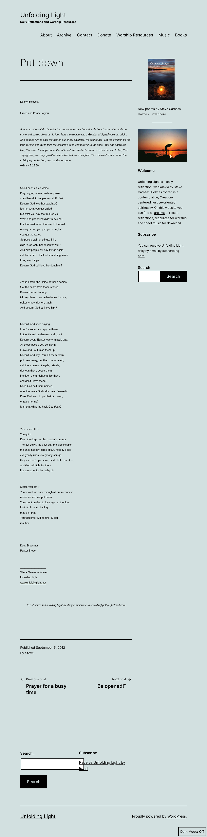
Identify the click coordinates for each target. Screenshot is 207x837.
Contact (84, 35)
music (157, 223)
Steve (29, 653)
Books (181, 35)
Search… (28, 753)
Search (144, 267)
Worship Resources (134, 35)
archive (159, 213)
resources (162, 218)
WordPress (176, 816)
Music (164, 35)
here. (163, 114)
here (141, 256)
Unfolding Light (43, 15)
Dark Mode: (189, 832)
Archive (64, 35)
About (46, 35)
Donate (104, 35)
